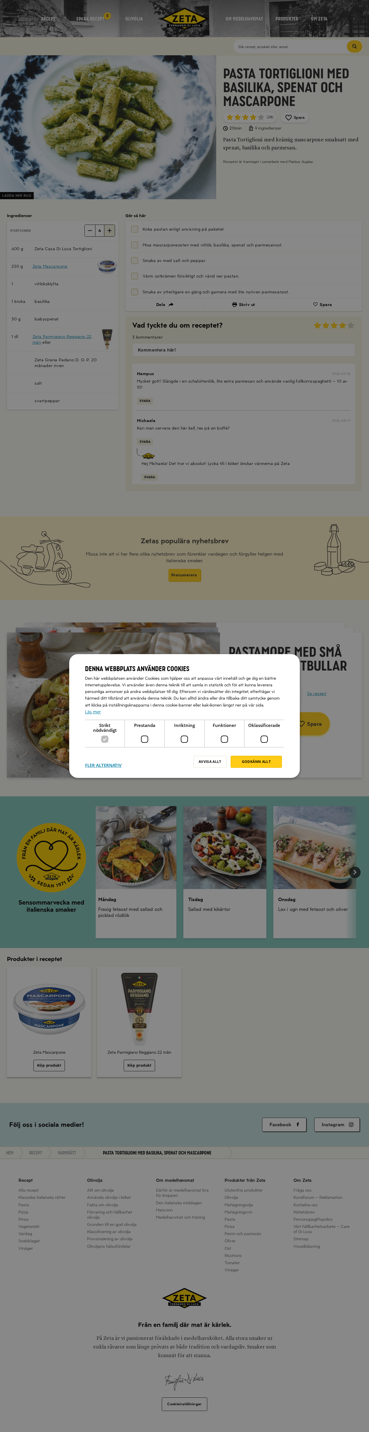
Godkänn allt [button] (256, 761)
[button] (103, 761)
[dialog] (184, 716)
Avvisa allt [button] (210, 761)
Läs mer (93, 712)
